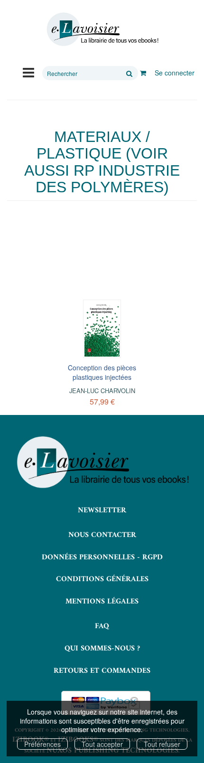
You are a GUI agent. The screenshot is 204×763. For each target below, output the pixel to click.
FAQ (102, 626)
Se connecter (175, 72)
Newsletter (102, 510)
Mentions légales (102, 601)
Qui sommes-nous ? (102, 648)
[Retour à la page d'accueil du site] (102, 29)
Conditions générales (102, 579)
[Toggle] (28, 72)
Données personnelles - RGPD (102, 557)
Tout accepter (102, 744)
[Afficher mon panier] (143, 72)
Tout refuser (162, 744)
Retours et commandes (102, 671)
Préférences (42, 744)
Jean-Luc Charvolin (102, 390)
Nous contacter (102, 535)
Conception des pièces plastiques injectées (102, 372)
